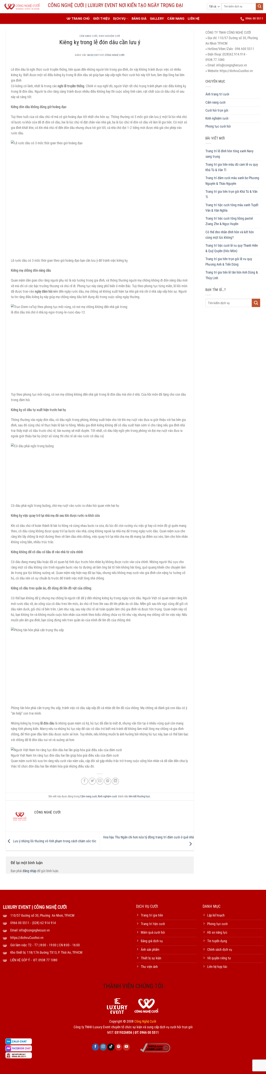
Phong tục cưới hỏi (218, 126)
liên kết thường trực (139, 796)
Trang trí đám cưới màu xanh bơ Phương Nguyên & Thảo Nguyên (232, 181)
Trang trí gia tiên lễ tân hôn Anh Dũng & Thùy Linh (231, 275)
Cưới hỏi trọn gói (216, 110)
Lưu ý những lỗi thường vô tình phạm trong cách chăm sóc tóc (54, 841)
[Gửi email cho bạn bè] (99, 781)
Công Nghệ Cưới (115, 55)
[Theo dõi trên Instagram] (103, 1047)
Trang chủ (80, 18)
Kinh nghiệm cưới (109, 36)
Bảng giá (139, 18)
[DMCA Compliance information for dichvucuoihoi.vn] (155, 1047)
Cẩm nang (175, 18)
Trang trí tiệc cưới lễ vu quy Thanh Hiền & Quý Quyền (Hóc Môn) (231, 248)
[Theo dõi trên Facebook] (95, 1047)
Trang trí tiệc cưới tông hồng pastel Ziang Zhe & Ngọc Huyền (229, 221)
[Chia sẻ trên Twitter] (92, 781)
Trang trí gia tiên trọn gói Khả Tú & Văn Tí (231, 194)
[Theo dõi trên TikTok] (110, 1047)
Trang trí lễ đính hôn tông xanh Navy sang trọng (229, 153)
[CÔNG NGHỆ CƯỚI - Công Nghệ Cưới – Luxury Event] (22, 6)
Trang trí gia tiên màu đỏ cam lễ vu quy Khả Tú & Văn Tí (231, 167)
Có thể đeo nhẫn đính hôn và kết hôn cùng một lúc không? (229, 234)
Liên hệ (193, 18)
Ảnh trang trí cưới (217, 94)
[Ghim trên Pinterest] (107, 781)
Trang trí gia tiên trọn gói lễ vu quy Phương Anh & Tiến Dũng (228, 262)
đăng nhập (29, 871)
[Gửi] (259, 6)
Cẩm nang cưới (88, 36)
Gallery (157, 18)
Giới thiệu (101, 18)
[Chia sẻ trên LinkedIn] (115, 781)
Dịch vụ (119, 18)
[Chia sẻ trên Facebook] (84, 781)
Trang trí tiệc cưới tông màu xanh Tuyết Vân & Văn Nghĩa (231, 207)
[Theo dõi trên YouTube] (126, 1047)
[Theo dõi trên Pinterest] (118, 1047)
